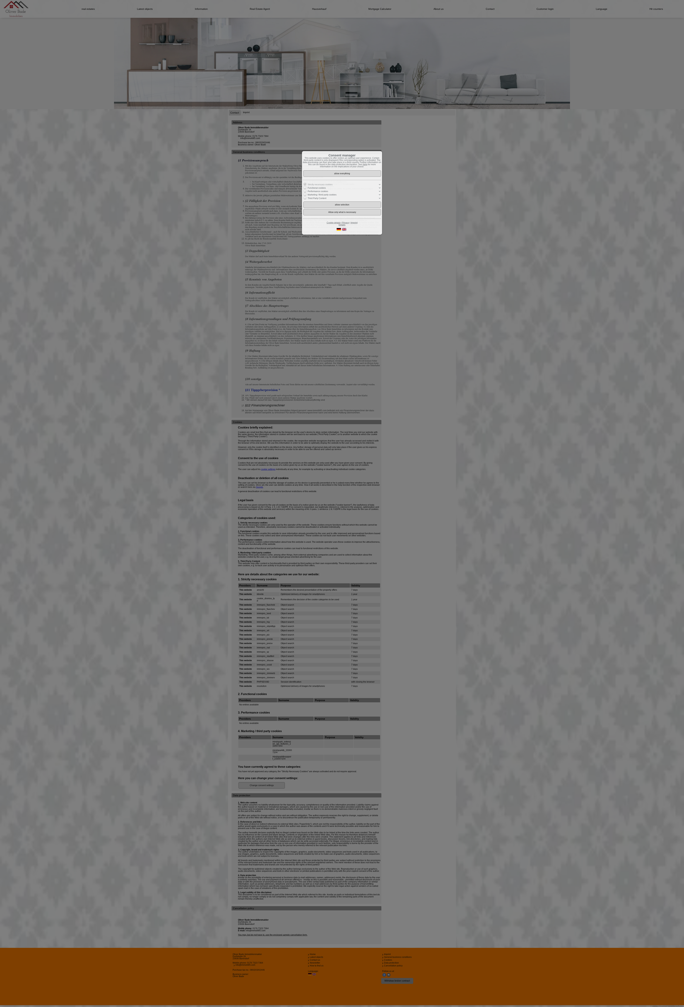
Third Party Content (317, 198)
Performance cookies (318, 191)
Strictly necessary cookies (320, 184)
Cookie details (334, 222)
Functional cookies (317, 188)
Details (342, 225)
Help (365, 164)
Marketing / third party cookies (322, 194)
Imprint (354, 222)
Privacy (345, 222)
